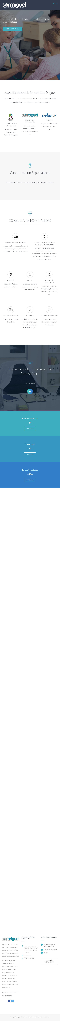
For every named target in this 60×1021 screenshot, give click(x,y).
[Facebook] (9, 1001)
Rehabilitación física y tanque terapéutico (49, 945)
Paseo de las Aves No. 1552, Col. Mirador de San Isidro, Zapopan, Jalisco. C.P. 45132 (31, 949)
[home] (10, 938)
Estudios (46, 952)
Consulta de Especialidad (50, 949)
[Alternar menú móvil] (57, 3)
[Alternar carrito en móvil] (53, 3)
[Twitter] (12, 1001)
